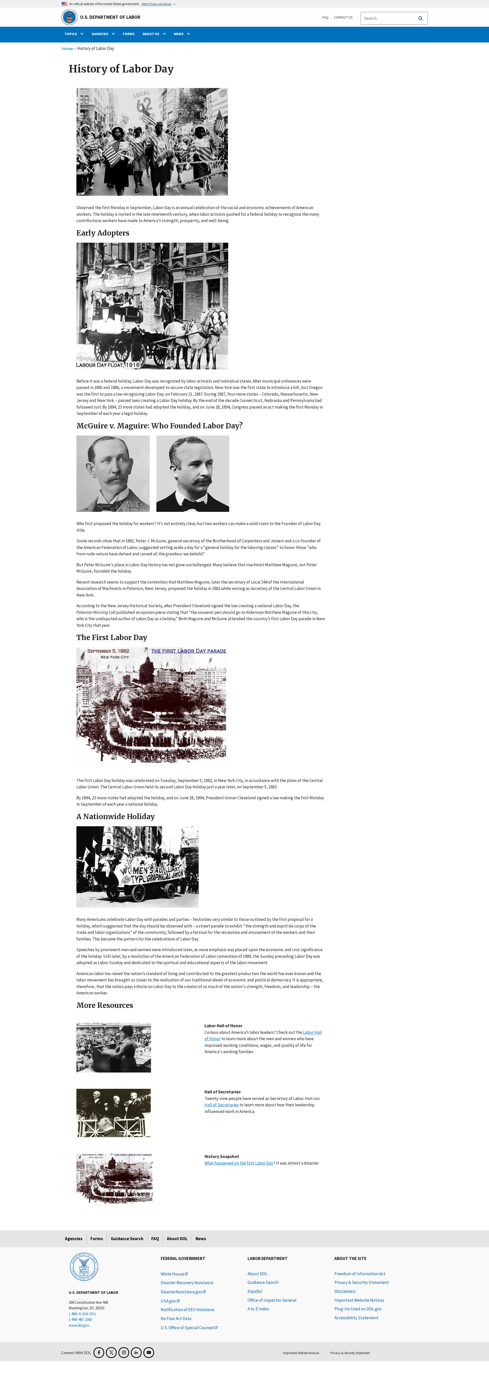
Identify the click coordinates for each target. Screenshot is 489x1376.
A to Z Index (258, 1309)
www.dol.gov (79, 1325)
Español (255, 1291)
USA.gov (168, 1301)
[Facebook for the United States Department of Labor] (98, 1352)
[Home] (84, 1266)
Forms (96, 1238)
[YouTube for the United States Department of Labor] (148, 1352)
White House (172, 1274)
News (201, 1238)
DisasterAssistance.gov (181, 1292)
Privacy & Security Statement (361, 1282)
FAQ (325, 17)
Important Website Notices (359, 1300)
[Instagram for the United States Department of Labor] (123, 1352)
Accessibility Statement (356, 1318)
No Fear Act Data (176, 1318)
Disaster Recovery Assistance (187, 1282)
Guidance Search (127, 1238)
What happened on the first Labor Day (239, 1163)
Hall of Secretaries (222, 1105)
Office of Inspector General (272, 1300)
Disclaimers (345, 1291)
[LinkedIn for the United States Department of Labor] (136, 1352)
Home (67, 49)
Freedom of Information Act (359, 1274)
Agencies (74, 1238)
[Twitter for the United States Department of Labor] (111, 1352)
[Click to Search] (420, 18)
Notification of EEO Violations (187, 1309)
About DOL (177, 1238)
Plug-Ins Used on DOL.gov (358, 1309)
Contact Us (343, 17)
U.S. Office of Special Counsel (187, 1327)
